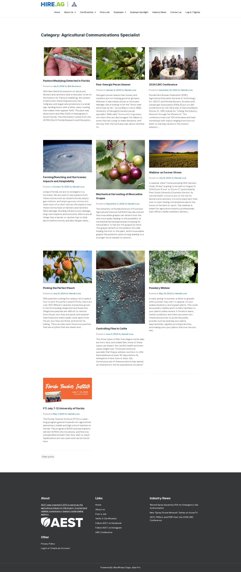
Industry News (159, 12)
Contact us (175, 12)
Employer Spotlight (139, 12)
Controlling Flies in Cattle (111, 328)
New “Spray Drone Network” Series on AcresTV (174, 512)
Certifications (86, 12)
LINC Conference (103, 532)
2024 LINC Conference (163, 84)
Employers (119, 12)
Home (57, 12)
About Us (68, 12)
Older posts (48, 456)
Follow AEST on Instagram (108, 527)
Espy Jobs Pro (133, 567)
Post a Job (100, 514)
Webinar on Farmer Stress (165, 172)
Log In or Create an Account (55, 548)
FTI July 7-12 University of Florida (63, 408)
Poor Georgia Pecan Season (113, 84)
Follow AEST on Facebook (108, 523)
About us (100, 509)
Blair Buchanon (74, 86)
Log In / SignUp (193, 12)
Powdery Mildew (159, 287)
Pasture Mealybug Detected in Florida (66, 80)
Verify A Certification (106, 518)
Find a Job (105, 12)
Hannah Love (130, 90)
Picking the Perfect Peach (59, 287)
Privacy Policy (48, 543)
